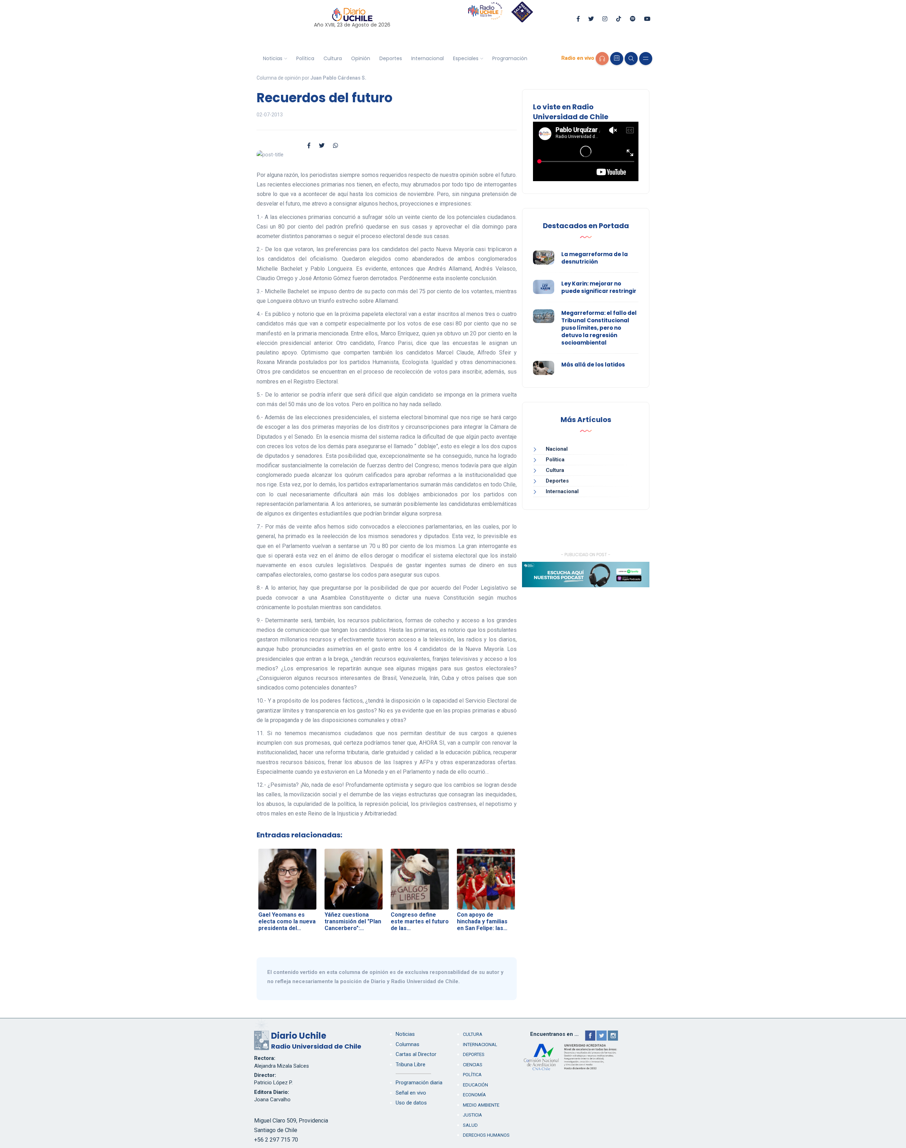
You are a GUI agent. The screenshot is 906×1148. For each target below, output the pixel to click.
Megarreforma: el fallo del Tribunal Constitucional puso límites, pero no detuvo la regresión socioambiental (599, 327)
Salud (470, 1125)
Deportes (390, 58)
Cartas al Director (416, 1054)
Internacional (427, 58)
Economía (474, 1094)
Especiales (465, 58)
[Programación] (616, 58)
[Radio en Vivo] (602, 58)
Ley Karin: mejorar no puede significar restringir (598, 287)
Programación (509, 58)
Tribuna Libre (410, 1064)
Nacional (557, 449)
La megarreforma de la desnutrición (594, 257)
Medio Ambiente (481, 1105)
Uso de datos (411, 1103)
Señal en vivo (411, 1093)
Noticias (272, 58)
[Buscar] (631, 58)
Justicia (472, 1115)
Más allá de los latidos (593, 364)
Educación (475, 1085)
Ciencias (472, 1064)
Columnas (407, 1044)
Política (305, 58)
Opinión (360, 58)
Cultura (332, 58)
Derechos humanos (486, 1135)
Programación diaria (419, 1082)
